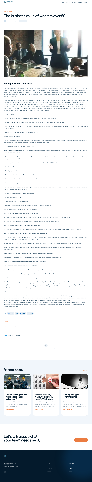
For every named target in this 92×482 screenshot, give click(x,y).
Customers (80, 2)
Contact (49, 470)
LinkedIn (23, 313)
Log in (5, 335)
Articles (85, 2)
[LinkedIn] (5, 471)
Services (73, 2)
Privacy (70, 470)
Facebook (11, 313)
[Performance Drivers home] (9, 2)
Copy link (31, 313)
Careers (70, 468)
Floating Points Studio (84, 479)
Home (63, 2)
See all (85, 370)
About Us (68, 2)
